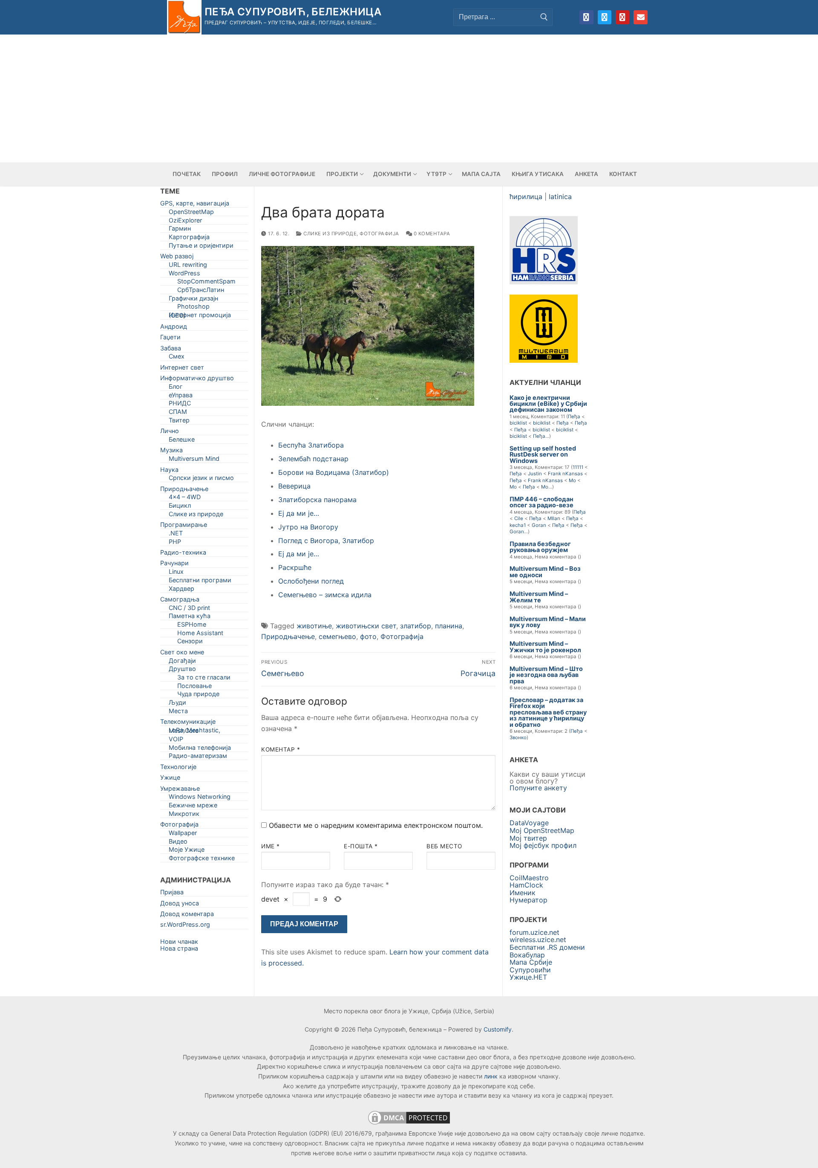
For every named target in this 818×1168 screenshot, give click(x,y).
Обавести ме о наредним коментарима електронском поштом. (376, 825)
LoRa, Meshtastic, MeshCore (194, 732)
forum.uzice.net (534, 932)
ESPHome (191, 626)
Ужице (170, 779)
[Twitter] (604, 17)
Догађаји (182, 662)
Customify (498, 1029)
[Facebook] (586, 17)
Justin (535, 474)
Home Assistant (200, 634)
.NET (176, 535)
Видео (178, 843)
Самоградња (179, 601)
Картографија (189, 238)
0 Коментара (431, 234)
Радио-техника (183, 554)
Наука (169, 471)
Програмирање (183, 526)
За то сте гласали (203, 679)
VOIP (176, 741)
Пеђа (574, 416)
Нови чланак (179, 941)
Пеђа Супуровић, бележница (292, 12)
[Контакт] (640, 17)
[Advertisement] (409, 98)
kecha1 (518, 525)
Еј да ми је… (298, 513)
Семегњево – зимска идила (325, 594)
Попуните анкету (538, 787)
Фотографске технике (202, 860)
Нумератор (528, 900)
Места (178, 712)
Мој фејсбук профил (543, 845)
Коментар (280, 749)
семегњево (337, 636)
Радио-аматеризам (198, 757)
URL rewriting (188, 266)
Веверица (294, 486)
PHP (175, 543)
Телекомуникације (188, 723)
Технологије (178, 768)
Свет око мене (182, 654)
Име (270, 846)
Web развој (176, 258)
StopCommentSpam (206, 283)
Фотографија (379, 234)
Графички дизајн (193, 300)
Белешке (182, 441)
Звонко (518, 737)
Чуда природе (198, 695)
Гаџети (170, 339)
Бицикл (180, 507)
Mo (572, 480)
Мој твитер (528, 838)
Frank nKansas (565, 474)
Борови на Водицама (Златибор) (333, 472)
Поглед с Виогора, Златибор (326, 540)
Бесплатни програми (200, 582)
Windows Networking (199, 798)
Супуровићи (530, 970)
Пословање (194, 687)
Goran (539, 525)
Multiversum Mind (194, 460)
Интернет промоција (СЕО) (200, 317)
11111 (578, 467)
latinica (560, 196)
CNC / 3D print (189, 609)
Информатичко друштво (197, 380)
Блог (176, 388)
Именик (523, 892)
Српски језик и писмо (201, 479)
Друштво (182, 670)
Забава (170, 350)
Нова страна (179, 948)
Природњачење (288, 636)
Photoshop (193, 308)
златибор (415, 626)
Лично (169, 432)
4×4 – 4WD (185, 498)
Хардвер (181, 590)
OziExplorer (185, 222)
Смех (176, 358)
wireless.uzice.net (538, 939)
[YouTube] (622, 17)
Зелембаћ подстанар (313, 458)
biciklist (518, 423)
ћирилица (526, 196)
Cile (518, 518)
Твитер (179, 422)
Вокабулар (527, 955)
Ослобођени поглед (311, 581)
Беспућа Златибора (311, 445)
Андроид (173, 328)
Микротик (184, 815)
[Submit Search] (544, 17)
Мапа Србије (531, 962)
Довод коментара (187, 915)
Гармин (180, 230)
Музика (171, 452)
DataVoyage (529, 822)
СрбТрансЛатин (200, 291)
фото (368, 636)
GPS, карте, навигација (194, 205)
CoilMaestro (529, 877)
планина (448, 626)
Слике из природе (329, 234)
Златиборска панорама (317, 499)
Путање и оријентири (201, 247)
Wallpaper (183, 834)
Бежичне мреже (193, 807)
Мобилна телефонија (200, 749)
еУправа (181, 397)
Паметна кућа (189, 617)
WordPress (184, 275)
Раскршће (294, 567)
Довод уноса (179, 905)
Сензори (190, 643)
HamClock (526, 885)
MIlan (553, 518)
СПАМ (178, 413)
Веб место (444, 846)
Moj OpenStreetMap (542, 830)
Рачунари (174, 565)
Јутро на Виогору (308, 527)
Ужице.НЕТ (528, 977)
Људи (177, 704)
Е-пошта (361, 846)
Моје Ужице (186, 851)
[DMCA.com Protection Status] (409, 1124)
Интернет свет (182, 369)
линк (491, 1076)
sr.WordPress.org (185, 926)
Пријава (172, 894)
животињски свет (366, 626)
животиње (314, 626)
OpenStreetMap (191, 213)
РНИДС (180, 405)
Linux (176, 573)
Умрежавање (180, 790)
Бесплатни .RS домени (547, 947)
